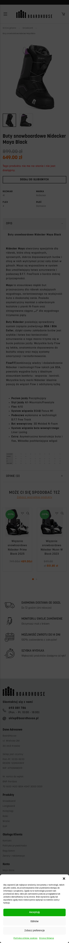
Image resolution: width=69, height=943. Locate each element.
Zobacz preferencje (34, 931)
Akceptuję (34, 912)
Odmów (34, 921)
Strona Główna (46, 938)
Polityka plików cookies (26, 938)
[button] (64, 878)
